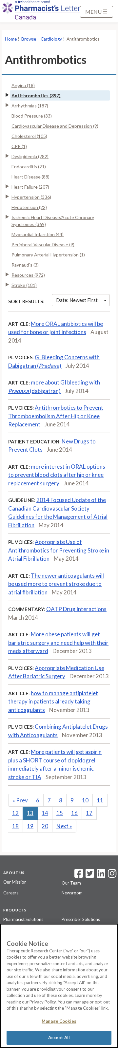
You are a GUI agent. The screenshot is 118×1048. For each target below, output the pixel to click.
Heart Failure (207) (30, 187)
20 (45, 826)
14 (45, 813)
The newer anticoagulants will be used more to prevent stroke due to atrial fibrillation (56, 584)
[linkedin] (101, 875)
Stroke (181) (24, 285)
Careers (10, 892)
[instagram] (112, 875)
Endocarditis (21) (28, 166)
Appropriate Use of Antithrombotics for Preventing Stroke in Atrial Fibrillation (58, 550)
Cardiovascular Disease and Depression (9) (54, 126)
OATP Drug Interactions (76, 609)
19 (30, 826)
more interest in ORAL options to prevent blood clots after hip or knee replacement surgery (56, 475)
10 (85, 800)
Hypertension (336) (31, 197)
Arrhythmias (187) (29, 105)
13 (30, 813)
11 (100, 800)
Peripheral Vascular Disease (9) (42, 244)
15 (59, 813)
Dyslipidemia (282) (30, 156)
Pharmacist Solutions (23, 919)
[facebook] (78, 875)
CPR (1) (19, 146)
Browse (28, 39)
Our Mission (15, 882)
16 (74, 813)
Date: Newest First (77, 300)
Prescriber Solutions (81, 919)
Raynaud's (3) (25, 265)
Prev (20, 800)
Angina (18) (23, 85)
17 (89, 813)
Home (11, 39)
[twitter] (89, 875)
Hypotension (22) (29, 207)
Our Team (71, 883)
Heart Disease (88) (30, 176)
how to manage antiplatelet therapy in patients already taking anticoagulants (53, 701)
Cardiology (51, 39)
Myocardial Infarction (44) (37, 234)
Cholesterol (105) (29, 136)
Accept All (59, 1037)
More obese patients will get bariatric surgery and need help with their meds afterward (58, 642)
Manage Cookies (59, 1021)
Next (64, 826)
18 (15, 826)
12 (15, 813)
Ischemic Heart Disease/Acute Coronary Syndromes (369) (52, 221)
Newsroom (72, 892)
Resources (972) (28, 275)
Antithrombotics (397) (36, 95)
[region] (59, 986)
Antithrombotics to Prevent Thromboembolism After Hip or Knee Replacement (55, 416)
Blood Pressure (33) (31, 116)
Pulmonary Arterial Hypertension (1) (48, 254)
